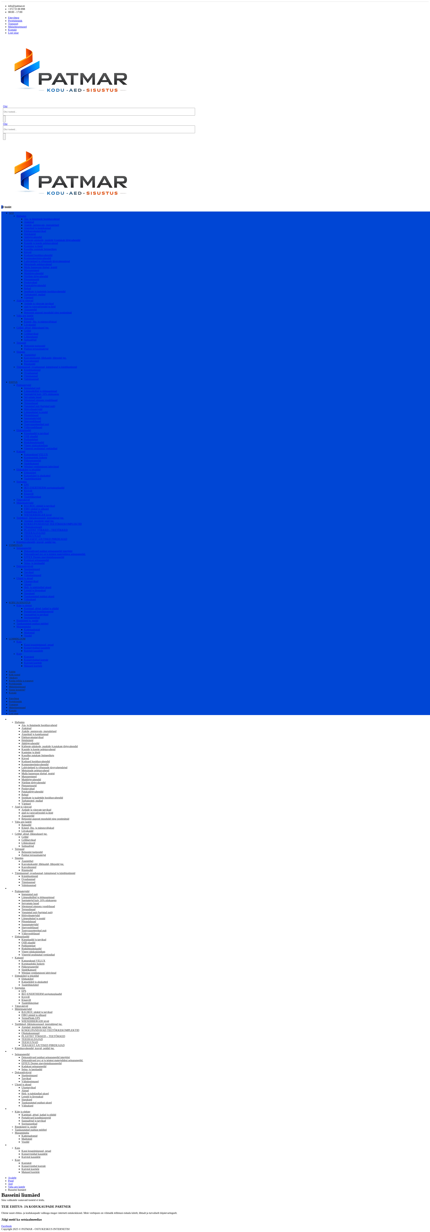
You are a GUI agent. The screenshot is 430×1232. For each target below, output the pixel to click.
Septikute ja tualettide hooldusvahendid (45, 291)
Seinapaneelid (23, 548)
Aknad (27, 584)
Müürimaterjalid (24, 502)
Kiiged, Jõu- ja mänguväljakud (40, 321)
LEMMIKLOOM (17, 639)
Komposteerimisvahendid (37, 258)
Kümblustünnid (32, 370)
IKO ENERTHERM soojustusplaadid (44, 487)
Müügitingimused (17, 26)
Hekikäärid (30, 234)
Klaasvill (28, 493)
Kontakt (12, 29)
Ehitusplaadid (23, 430)
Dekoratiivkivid (24, 566)
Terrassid (21, 342)
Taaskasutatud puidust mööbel (32, 623)
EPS (26, 484)
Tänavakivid (23, 499)
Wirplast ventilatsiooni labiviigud (41, 466)
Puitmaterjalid (23, 385)
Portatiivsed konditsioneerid (38, 611)
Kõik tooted (14, 674)
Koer (19, 653)
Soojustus (21, 481)
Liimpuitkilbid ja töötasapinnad (40, 391)
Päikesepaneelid (32, 460)
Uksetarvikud (31, 581)
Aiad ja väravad (24, 300)
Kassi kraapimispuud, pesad (39, 644)
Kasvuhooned (31, 360)
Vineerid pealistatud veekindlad (40, 448)
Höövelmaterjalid (33, 409)
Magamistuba (23, 626)
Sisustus (20, 351)
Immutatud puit (32, 388)
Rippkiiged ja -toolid (27, 620)
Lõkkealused (31, 336)
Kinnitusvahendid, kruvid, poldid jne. (36, 542)
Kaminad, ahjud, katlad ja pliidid (41, 608)
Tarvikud (29, 572)
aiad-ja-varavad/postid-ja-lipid (40, 306)
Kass (19, 641)
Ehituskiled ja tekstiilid (28, 469)
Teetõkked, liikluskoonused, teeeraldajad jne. (40, 517)
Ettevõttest (13, 17)
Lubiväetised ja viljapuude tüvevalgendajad (47, 261)
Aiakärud (29, 222)
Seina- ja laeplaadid (34, 563)
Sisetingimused (32, 569)
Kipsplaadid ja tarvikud (36, 433)
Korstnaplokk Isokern (35, 457)
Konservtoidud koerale (36, 659)
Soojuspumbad (32, 617)
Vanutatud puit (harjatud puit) (39, 406)
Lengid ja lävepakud (35, 590)
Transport (13, 23)
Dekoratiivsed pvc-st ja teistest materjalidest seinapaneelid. (55, 554)
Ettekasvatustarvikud (35, 231)
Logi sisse (13, 32)
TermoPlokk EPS (33, 511)
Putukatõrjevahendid (35, 285)
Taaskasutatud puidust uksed (39, 596)
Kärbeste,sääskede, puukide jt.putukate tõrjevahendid (52, 240)
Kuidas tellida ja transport (21, 680)
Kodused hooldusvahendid (38, 255)
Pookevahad (30, 282)
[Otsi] (4, 119)
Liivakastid (30, 324)
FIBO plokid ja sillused (36, 508)
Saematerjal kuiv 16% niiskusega (41, 394)
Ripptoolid (29, 363)
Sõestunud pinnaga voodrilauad (40, 400)
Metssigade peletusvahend (38, 264)
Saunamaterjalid (32, 418)
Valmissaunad (31, 379)
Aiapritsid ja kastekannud (37, 228)
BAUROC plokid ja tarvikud (39, 505)
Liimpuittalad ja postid (36, 412)
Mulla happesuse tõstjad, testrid (40, 267)
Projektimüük (15, 20)
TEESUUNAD (32, 536)
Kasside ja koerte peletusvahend (41, 243)
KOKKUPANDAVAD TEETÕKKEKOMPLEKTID (53, 523)
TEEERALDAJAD (34, 533)
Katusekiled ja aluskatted (37, 475)
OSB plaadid (31, 436)
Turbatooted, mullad (34, 294)
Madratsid (29, 632)
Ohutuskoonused (33, 527)
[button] (5, 106)
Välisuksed (30, 599)
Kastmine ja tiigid (33, 246)
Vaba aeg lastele (24, 315)
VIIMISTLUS (16, 545)
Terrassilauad (31, 403)
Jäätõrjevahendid (33, 237)
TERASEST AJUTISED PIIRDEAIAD (45, 539)
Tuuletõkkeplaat (32, 496)
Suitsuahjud (30, 339)
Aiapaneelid (30, 309)
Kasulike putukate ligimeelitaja (40, 249)
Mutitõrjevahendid (34, 273)
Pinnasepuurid (31, 279)
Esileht (12, 671)
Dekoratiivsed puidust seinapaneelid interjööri (48, 551)
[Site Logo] (74, 103)
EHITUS (13, 382)
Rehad (27, 288)
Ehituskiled (30, 472)
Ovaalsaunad (31, 373)
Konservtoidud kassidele (37, 647)
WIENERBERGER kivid (38, 514)
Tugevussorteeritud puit (36, 424)
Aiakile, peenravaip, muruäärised (41, 225)
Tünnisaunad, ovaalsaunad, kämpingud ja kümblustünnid (46, 366)
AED (11, 213)
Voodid (28, 635)
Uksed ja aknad (24, 578)
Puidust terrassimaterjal (36, 348)
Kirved (27, 252)
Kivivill (28, 490)
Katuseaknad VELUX (36, 454)
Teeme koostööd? (17, 690)
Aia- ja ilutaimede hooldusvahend (42, 219)
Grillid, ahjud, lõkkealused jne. (32, 327)
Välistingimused (32, 575)
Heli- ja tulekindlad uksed (37, 587)
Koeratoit (29, 656)
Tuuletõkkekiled (32, 478)
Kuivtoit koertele (33, 662)
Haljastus (21, 216)
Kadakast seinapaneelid (36, 560)
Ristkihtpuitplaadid (34, 442)
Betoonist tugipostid (34, 345)
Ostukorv (13, 677)
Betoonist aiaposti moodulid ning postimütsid (48, 312)
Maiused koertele (33, 665)
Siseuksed (29, 593)
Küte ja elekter (24, 605)
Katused (20, 451)
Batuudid (29, 318)
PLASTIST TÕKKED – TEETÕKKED (46, 530)
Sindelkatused (31, 463)
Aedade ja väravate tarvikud (39, 303)
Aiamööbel (30, 354)
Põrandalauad (31, 415)
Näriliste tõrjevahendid (36, 276)
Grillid (27, 330)
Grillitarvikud (31, 333)
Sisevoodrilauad (32, 421)
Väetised (28, 297)
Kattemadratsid (32, 629)
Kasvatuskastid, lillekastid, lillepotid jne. (45, 357)
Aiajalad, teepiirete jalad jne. (39, 520)
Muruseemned (31, 270)
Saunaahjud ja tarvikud (36, 614)
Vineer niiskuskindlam (36, 445)
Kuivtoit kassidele (33, 650)
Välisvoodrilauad (33, 427)
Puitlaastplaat (31, 439)
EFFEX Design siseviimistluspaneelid (44, 557)
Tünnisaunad (31, 376)
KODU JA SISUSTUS (19, 602)
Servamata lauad (32, 397)
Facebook (6, 1226)
